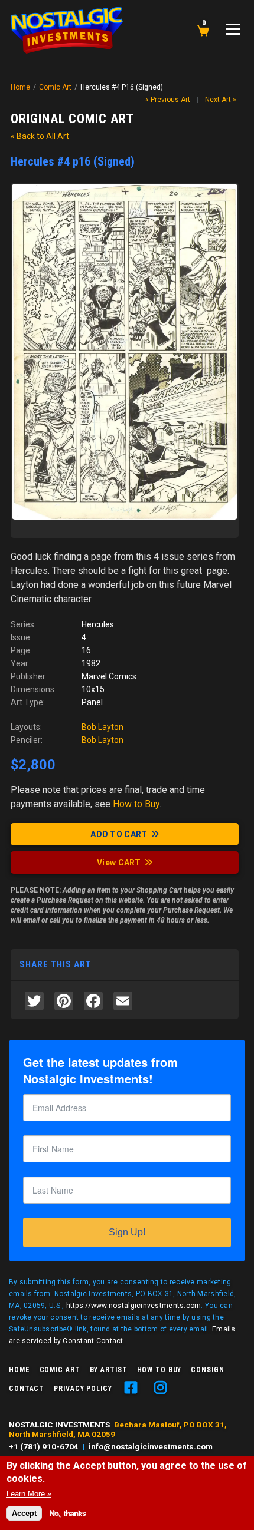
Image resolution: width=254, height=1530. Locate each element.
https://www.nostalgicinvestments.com (133, 1305)
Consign (207, 1370)
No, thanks (67, 1513)
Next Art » (220, 99)
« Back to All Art (40, 136)
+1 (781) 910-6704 (44, 1446)
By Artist (109, 1370)
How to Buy (159, 1370)
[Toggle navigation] (233, 29)
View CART (119, 862)
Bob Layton (102, 727)
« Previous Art (167, 99)
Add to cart (118, 834)
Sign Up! (127, 1232)
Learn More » (28, 1493)
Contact (26, 1388)
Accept (24, 1513)
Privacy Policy (83, 1388)
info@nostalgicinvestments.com (151, 1446)
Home (20, 87)
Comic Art (55, 87)
